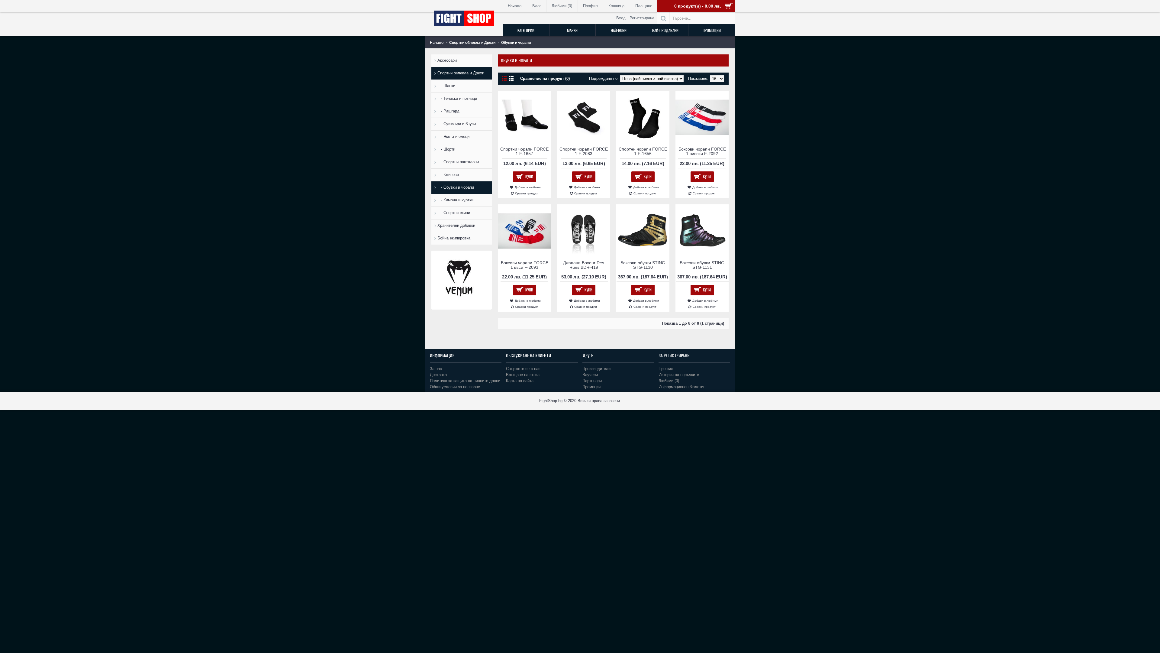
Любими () (669, 380)
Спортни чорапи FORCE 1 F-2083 (583, 151)
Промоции (591, 387)
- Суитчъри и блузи (456, 124)
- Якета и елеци (453, 136)
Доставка (438, 374)
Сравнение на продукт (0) (545, 78)
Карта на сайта (519, 380)
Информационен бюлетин (682, 387)
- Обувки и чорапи (455, 187)
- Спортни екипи (453, 212)
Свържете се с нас (523, 368)
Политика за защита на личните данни (465, 380)
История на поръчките (679, 374)
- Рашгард (448, 111)
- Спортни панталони (458, 162)
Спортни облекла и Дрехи (460, 73)
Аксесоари (447, 60)
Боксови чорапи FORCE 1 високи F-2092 (702, 151)
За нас (436, 368)
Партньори (592, 380)
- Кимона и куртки (455, 200)
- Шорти (446, 149)
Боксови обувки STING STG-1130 (642, 265)
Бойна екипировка (453, 238)
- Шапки (446, 85)
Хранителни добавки (456, 225)
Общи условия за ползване (455, 387)
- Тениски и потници (457, 98)
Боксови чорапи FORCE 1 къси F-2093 (524, 265)
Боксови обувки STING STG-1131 (702, 265)
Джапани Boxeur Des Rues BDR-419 (583, 265)
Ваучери (590, 374)
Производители (596, 368)
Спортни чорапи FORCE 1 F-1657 (524, 151)
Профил (666, 368)
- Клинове (448, 174)
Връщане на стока (523, 374)
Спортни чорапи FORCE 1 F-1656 (643, 151)
